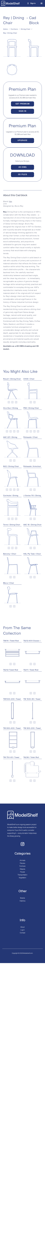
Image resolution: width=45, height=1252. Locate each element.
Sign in (22, 111)
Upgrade (22, 140)
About (22, 927)
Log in (22, 930)
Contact (22, 933)
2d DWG (22, 167)
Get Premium (22, 104)
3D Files (22, 175)
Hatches (22, 901)
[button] (41, 3)
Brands (22, 898)
